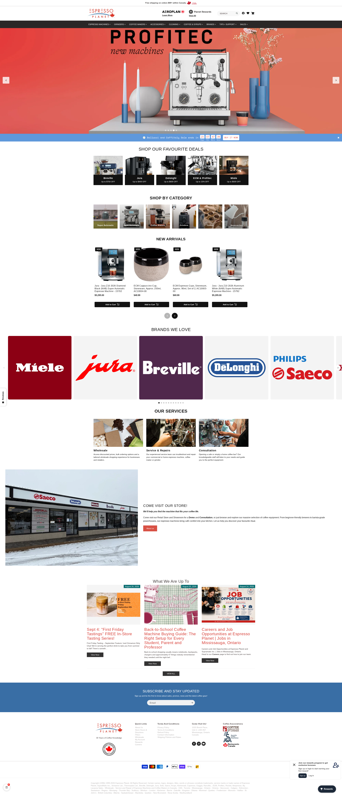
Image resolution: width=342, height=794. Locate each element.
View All (192, 16)
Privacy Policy (163, 727)
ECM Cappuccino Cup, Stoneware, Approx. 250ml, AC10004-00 (147, 288)
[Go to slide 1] (165, 130)
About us (150, 528)
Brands (210, 24)
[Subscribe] (192, 702)
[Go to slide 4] (173, 130)
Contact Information (166, 735)
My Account (140, 739)
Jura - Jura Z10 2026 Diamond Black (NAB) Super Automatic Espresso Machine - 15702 (110, 288)
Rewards (139, 742)
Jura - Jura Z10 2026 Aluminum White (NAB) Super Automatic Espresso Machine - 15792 (228, 288)
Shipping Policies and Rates (169, 737)
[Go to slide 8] (175, 402)
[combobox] (228, 13)
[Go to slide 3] (171, 130)
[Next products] (175, 316)
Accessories (157, 24)
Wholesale (139, 737)
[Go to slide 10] (180, 402)
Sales (243, 24)
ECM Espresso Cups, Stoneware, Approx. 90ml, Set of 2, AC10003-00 (190, 288)
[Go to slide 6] (171, 402)
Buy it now (122, 137)
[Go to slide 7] (173, 402)
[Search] (237, 13)
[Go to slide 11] (183, 402)
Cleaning (173, 24)
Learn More (167, 15)
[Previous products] (167, 316)
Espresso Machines (98, 24)
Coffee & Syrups (192, 24)
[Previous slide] (6, 80)
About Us (139, 727)
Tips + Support (227, 24)
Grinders (119, 24)
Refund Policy (163, 732)
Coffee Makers (137, 24)
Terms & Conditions (166, 730)
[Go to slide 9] (178, 402)
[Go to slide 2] (168, 130)
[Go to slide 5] (176, 130)
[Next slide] (336, 80)
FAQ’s (137, 735)
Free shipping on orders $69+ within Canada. (165, 3)
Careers (138, 744)
